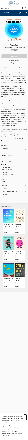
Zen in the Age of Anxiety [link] (19, 278)
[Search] (2, 8)
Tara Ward (18, 226)
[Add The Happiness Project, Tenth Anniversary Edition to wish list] (12, 286)
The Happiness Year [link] (19, 224)
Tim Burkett (18, 280)
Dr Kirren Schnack (8, 226)
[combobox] (10, 8)
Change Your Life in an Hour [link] (19, 251)
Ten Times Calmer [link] (8, 224)
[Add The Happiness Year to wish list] (23, 232)
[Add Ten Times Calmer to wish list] (12, 232)
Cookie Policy (5, 435)
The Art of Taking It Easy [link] (8, 251)
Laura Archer (19, 253)
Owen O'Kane (14, 49)
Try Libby (6, 12)
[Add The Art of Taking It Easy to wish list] (12, 259)
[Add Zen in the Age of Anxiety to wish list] (23, 286)
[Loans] (22, 8)
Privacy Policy (19, 418)
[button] (14, 56)
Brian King (7, 253)
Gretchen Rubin (8, 280)
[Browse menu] (25, 8)
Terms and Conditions (7, 418)
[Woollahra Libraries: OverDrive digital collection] (14, 3)
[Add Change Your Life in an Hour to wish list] (23, 259)
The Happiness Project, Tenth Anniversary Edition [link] (8, 278)
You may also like (7, 206)
